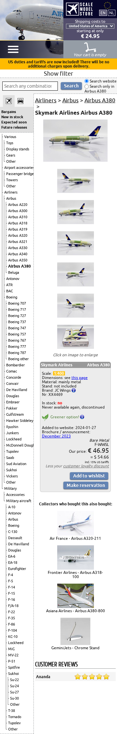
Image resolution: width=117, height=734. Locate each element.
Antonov (13, 279)
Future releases (14, 127)
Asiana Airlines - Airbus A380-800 (75, 611)
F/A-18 (13, 606)
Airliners (11, 192)
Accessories (15, 495)
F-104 (12, 630)
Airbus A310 (17, 217)
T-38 (11, 711)
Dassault (15, 538)
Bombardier (15, 365)
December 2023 (56, 436)
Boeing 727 (17, 316)
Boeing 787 (17, 353)
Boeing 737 (17, 322)
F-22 (11, 612)
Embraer (13, 402)
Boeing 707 (17, 303)
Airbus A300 (17, 211)
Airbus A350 (17, 260)
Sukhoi (11, 470)
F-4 (10, 575)
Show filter (58, 73)
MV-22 (13, 655)
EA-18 (12, 562)
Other (11, 161)
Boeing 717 (17, 309)
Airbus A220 (17, 205)
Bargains (8, 112)
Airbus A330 (17, 248)
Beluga (13, 272)
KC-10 (13, 637)
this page (80, 377)
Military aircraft (18, 501)
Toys (9, 143)
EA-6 (11, 556)
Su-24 (14, 686)
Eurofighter (17, 569)
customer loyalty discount (86, 466)
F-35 (11, 618)
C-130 (12, 532)
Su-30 (14, 698)
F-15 (11, 593)
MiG (11, 649)
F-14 (11, 587)
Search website (103, 81)
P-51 (11, 661)
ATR (9, 285)
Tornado (14, 717)
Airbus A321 (17, 242)
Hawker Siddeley (19, 421)
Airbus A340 (17, 254)
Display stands (17, 149)
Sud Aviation (16, 464)
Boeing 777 (17, 346)
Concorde (13, 377)
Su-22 (14, 680)
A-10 (11, 507)
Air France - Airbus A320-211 (75, 538)
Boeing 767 (17, 340)
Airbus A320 (17, 235)
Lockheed (13, 439)
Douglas (12, 396)
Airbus (11, 198)
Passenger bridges (20, 174)
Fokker (11, 408)
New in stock (12, 117)
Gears (10, 155)
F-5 (10, 581)
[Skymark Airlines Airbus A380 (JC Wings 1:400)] (75, 160)
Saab (10, 458)
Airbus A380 (19, 266)
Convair (12, 384)
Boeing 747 (17, 328)
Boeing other (18, 359)
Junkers (12, 433)
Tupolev (12, 451)
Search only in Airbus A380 (99, 88)
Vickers (12, 476)
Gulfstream (15, 414)
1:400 (59, 373)
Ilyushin (12, 427)
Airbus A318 (17, 223)
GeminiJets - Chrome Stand (75, 648)
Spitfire (14, 667)
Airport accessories (19, 168)
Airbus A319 (17, 229)
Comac (11, 371)
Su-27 (14, 692)
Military (10, 488)
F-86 (11, 624)
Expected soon (14, 122)
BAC (9, 291)
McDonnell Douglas (21, 445)
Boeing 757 (17, 334)
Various (10, 137)
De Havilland (16, 390)
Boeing (11, 297)
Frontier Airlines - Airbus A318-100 (75, 574)
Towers (12, 180)
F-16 (11, 599)
